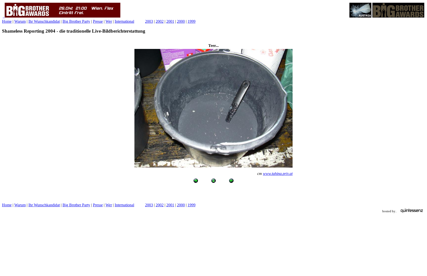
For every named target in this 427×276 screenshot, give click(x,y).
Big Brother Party (76, 21)
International (124, 21)
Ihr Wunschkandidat (44, 21)
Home (7, 21)
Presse (98, 21)
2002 (160, 21)
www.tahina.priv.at (278, 173)
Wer (109, 21)
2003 (149, 21)
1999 (191, 21)
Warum (20, 21)
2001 (170, 21)
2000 (181, 21)
